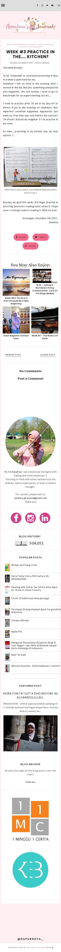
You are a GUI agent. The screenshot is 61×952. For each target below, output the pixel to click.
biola (41, 44)
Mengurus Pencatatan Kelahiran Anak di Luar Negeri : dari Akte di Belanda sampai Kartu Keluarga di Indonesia (34, 645)
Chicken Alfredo (20, 620)
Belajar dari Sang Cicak (24, 565)
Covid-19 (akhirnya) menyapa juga (30, 598)
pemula (49, 44)
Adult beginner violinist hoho (16, 337)
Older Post (47, 355)
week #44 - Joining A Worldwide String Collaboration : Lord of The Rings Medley (44, 288)
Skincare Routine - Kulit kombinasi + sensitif (35, 665)
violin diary (35, 47)
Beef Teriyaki (18, 654)
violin (22, 47)
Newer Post (13, 355)
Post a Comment (42, 63)
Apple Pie (16, 631)
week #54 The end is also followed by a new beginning (16, 301)
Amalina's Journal (36, 947)
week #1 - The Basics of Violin (45, 337)
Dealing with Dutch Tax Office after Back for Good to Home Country (34, 588)
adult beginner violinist (21, 44)
